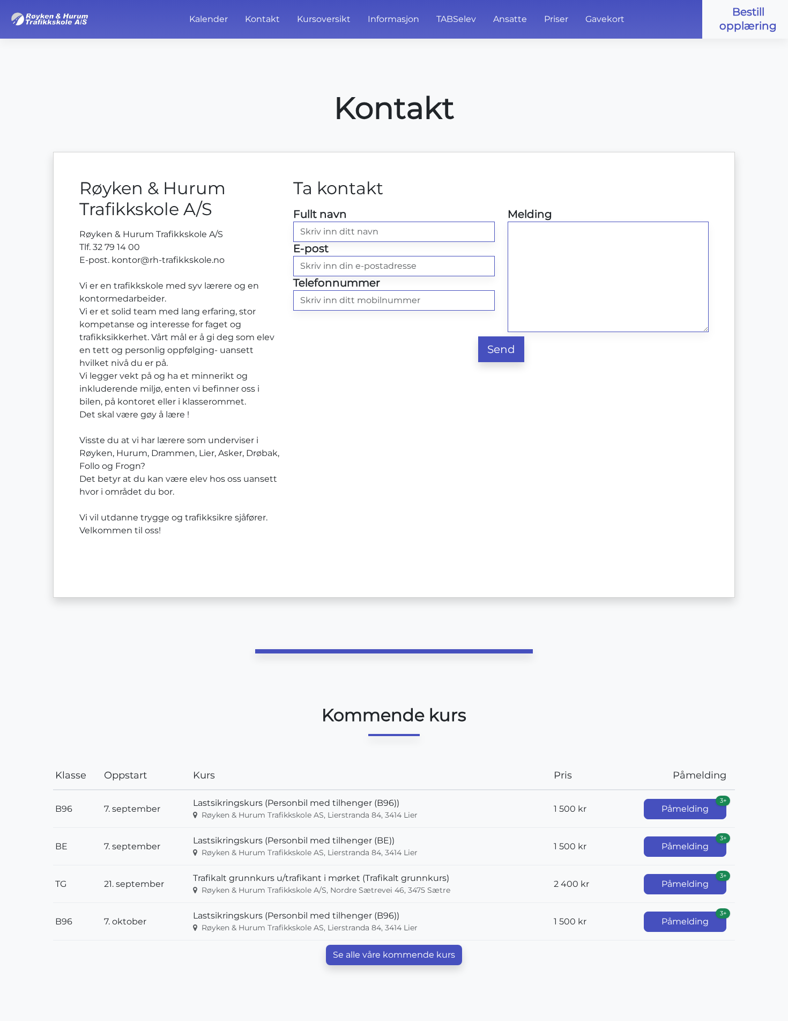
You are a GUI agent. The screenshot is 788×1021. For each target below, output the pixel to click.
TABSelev (456, 19)
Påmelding (693, 806)
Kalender (208, 19)
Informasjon (393, 19)
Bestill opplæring (748, 18)
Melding (530, 214)
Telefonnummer (336, 282)
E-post (311, 248)
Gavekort (605, 19)
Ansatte (510, 19)
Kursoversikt (324, 19)
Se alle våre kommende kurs (394, 955)
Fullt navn (320, 214)
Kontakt (262, 19)
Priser (556, 19)
